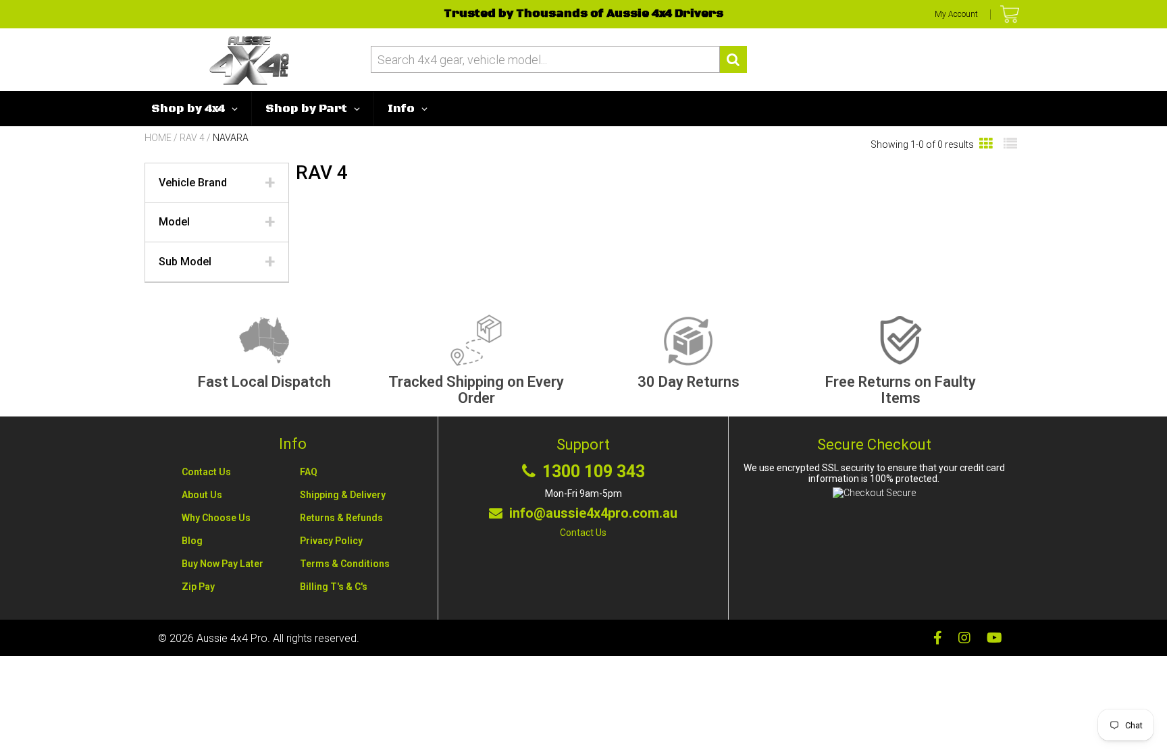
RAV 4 (192, 137)
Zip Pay (198, 586)
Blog (192, 540)
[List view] (1010, 144)
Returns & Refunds (341, 517)
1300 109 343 (593, 471)
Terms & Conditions (345, 563)
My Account (956, 14)
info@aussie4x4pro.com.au (593, 513)
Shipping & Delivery (343, 494)
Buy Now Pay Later (222, 563)
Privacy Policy (331, 540)
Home (158, 137)
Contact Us (206, 471)
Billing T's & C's (333, 586)
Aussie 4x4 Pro (232, 638)
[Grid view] (986, 144)
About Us (202, 494)
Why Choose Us (216, 517)
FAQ (308, 471)
